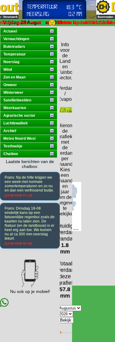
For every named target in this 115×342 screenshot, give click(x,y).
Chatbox (10, 154)
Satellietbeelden (17, 100)
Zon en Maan (14, 77)
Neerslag (11, 62)
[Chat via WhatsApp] (4, 305)
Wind (7, 69)
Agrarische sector (19, 115)
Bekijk (65, 320)
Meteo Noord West (19, 138)
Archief (9, 131)
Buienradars (14, 46)
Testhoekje (12, 146)
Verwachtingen (16, 39)
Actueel (10, 31)
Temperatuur (14, 54)
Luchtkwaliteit (15, 123)
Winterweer (13, 92)
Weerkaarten (14, 108)
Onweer (10, 85)
